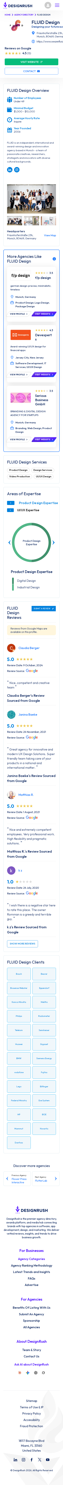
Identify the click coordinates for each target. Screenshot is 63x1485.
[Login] (48, 5)
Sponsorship (31, 1321)
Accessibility (31, 1420)
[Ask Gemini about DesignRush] (28, 1373)
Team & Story (31, 1350)
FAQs (31, 1278)
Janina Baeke (27, 714)
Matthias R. (26, 795)
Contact (29, 71)
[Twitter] (39, 1459)
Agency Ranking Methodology (31, 1265)
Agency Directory (23, 14)
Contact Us (31, 1356)
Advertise (31, 1285)
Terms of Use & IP (31, 1407)
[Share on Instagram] (16, 169)
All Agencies (31, 1327)
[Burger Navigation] (57, 5)
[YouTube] (47, 1459)
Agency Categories (31, 1259)
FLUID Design (46, 22)
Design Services (42, 470)
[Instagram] (23, 1459)
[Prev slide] (9, 542)
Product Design (18, 470)
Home (8, 14)
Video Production (19, 476)
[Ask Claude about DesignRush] (19, 1372)
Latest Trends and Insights (31, 1272)
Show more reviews (22, 943)
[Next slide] (53, 542)
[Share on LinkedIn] (9, 169)
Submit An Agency (31, 1314)
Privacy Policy (31, 1413)
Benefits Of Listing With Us (31, 1308)
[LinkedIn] (15, 1459)
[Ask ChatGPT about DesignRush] (35, 1372)
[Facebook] (31, 1459)
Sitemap (31, 1401)
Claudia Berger (29, 648)
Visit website (29, 62)
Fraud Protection (31, 1426)
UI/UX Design (43, 476)
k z (20, 870)
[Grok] (43, 1372)
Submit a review (42, 608)
